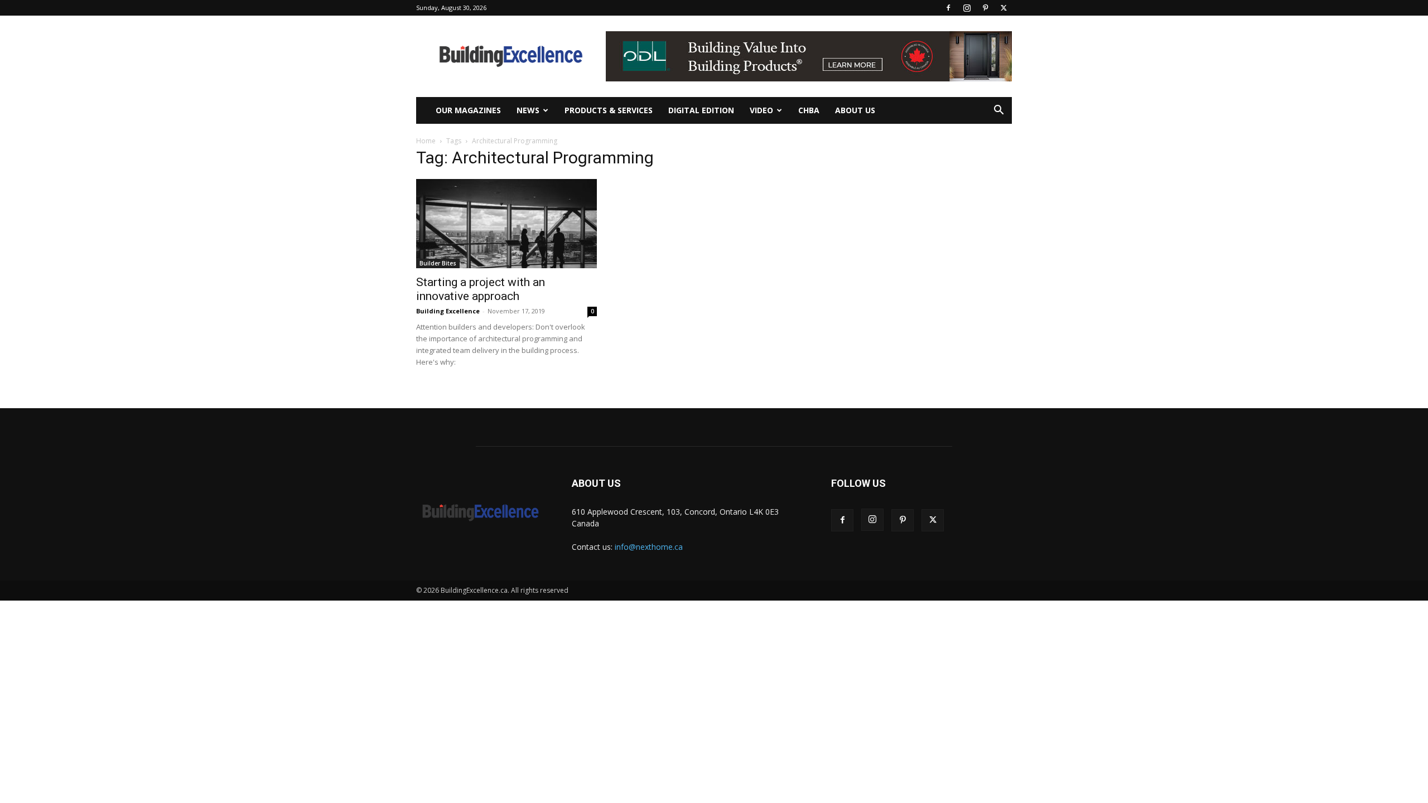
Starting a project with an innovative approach (480, 289)
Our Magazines (468, 110)
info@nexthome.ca (649, 546)
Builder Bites (437, 263)
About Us (855, 110)
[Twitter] (1003, 8)
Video (761, 110)
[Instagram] (966, 8)
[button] (998, 111)
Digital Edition (701, 110)
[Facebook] (948, 8)
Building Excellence (448, 311)
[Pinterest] (985, 8)
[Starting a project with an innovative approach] (506, 223)
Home (426, 141)
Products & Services (609, 110)
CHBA (808, 110)
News (528, 110)
